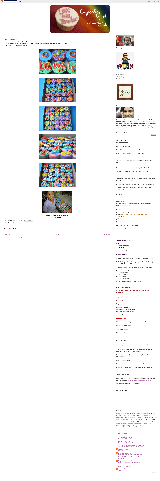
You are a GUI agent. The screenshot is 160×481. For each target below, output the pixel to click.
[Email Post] (22, 220)
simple (124, 423)
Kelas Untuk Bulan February (125, 466)
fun (134, 417)
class (139, 415)
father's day (128, 417)
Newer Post (7, 234)
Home (57, 234)
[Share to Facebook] (30, 221)
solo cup (123, 229)
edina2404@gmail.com (122, 77)
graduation (141, 417)
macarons (118, 421)
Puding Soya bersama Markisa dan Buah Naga (130, 454)
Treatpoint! (121, 470)
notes (131, 421)
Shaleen (118, 189)
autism (148, 413)
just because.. (137, 419)
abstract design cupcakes (122, 413)
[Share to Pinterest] (32, 221)
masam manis (122, 464)
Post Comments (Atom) (18, 237)
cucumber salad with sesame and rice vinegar (129, 435)
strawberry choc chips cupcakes (136, 423)
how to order (124, 419)
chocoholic (133, 415)
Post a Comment (8, 232)
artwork (143, 413)
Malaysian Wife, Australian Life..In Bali (129, 457)
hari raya (148, 417)
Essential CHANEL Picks (124, 450)
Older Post (107, 234)
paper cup (133, 229)
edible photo (119, 417)
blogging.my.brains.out (125, 461)
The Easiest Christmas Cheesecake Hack (128, 439)
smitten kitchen (122, 433)
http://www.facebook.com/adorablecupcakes (139, 380)
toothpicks (148, 423)
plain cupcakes (143, 421)
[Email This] (25, 221)
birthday (121, 415)
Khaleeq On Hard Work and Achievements (129, 462)
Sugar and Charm (123, 449)
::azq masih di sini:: (124, 468)
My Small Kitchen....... (124, 453)
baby (154, 413)
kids (151, 419)
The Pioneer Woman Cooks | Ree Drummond (131, 445)
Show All (154, 472)
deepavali (12, 222)
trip (153, 423)
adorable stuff (135, 413)
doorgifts (152, 415)
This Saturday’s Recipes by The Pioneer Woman (130, 443)
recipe (149, 422)
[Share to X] (28, 221)
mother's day (125, 421)
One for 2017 (121, 458)
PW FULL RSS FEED (124, 441)
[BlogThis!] (26, 221)
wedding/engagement (125, 426)
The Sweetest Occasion (125, 437)
